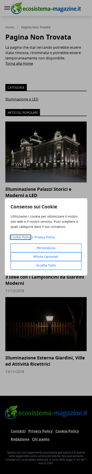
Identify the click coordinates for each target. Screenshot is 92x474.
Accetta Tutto (46, 265)
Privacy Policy (44, 237)
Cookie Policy (20, 237)
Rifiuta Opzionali (45, 257)
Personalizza (46, 248)
